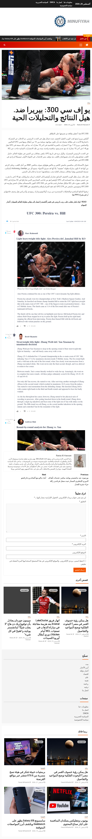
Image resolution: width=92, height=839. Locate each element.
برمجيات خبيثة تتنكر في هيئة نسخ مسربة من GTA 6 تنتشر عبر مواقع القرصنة (27, 775)
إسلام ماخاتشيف (37, 186)
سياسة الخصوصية (66, 5)
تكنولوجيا (43, 768)
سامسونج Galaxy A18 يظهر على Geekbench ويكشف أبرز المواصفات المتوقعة (41, 39)
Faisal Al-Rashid (66, 782)
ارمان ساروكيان (28, 177)
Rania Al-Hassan (82, 125)
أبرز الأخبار (84, 667)
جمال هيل (46, 139)
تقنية (86, 680)
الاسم (83, 535)
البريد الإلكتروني (79, 544)
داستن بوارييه (12, 183)
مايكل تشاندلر (62, 183)
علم (86, 677)
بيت (86, 664)
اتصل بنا (59, 2)
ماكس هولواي (48, 165)
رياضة (88, 102)
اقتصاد (85, 674)
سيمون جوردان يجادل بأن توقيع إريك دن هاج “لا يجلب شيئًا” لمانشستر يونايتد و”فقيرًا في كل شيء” (18, 627)
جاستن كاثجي (60, 165)
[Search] (4, 45)
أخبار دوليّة (84, 671)
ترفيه (86, 687)
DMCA (52, 2)
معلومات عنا (68, 2)
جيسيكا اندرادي (16, 157)
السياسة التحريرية (42, 2)
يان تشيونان (67, 157)
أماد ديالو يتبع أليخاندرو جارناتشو (33, 476)
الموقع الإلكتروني (79, 552)
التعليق (82, 501)
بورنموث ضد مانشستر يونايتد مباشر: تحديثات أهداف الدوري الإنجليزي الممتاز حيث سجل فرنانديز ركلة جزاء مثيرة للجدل (68, 479)
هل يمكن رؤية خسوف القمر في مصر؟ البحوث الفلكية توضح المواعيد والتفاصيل (68, 775)
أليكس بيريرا (83, 139)
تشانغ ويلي (79, 157)
